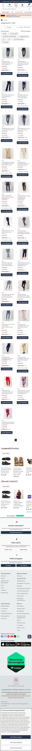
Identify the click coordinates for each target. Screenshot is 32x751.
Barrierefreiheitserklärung (23, 613)
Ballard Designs (7, 703)
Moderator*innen (21, 622)
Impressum (21, 697)
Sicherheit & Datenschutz (23, 591)
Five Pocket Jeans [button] (19, 39)
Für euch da (3, 618)
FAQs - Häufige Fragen (22, 593)
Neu (12, 12)
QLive (2, 585)
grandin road (24, 703)
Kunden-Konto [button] (8, 549)
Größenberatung (21, 581)
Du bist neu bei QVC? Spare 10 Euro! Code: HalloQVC (16, 1)
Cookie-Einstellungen (16, 748)
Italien (19, 686)
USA (9, 686)
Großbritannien (14, 686)
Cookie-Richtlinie (15, 731)
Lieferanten (3, 590)
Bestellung (19, 576)
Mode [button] (4, 33)
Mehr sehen (6, 453)
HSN (2, 703)
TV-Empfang (20, 625)
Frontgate (13, 703)
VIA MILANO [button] (14, 33)
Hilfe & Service (20, 596)
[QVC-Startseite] (1, 20)
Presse (2, 587)
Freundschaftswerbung (6, 613)
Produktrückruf (4, 592)
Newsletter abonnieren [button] (16, 532)
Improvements (4, 705)
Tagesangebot (5, 12)
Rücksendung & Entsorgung (23, 588)
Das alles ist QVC (21, 608)
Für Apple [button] (8, 565)
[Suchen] (29, 9)
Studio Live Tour (21, 627)
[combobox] (14, 9)
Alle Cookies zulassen (16, 737)
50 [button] (9, 39)
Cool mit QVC (28, 12)
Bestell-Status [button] (24, 549)
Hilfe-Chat (3, 576)
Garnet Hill (19, 703)
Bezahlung (19, 586)
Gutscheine (3, 611)
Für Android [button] (24, 565)
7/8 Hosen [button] (6, 42)
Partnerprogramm (5, 616)
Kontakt (3, 578)
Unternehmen (20, 606)
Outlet (18, 630)
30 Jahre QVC (19, 12)
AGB (3, 696)
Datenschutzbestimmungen (14, 696)
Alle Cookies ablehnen (16, 742)
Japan (23, 686)
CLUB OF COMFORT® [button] (9, 36)
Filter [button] (9, 27)
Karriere (19, 620)
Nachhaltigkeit (20, 611)
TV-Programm (4, 608)
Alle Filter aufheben (25, 31)
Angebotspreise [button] (24, 36)
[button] (3, 5)
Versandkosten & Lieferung (23, 583)
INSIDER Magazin (5, 606)
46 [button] (4, 39)
